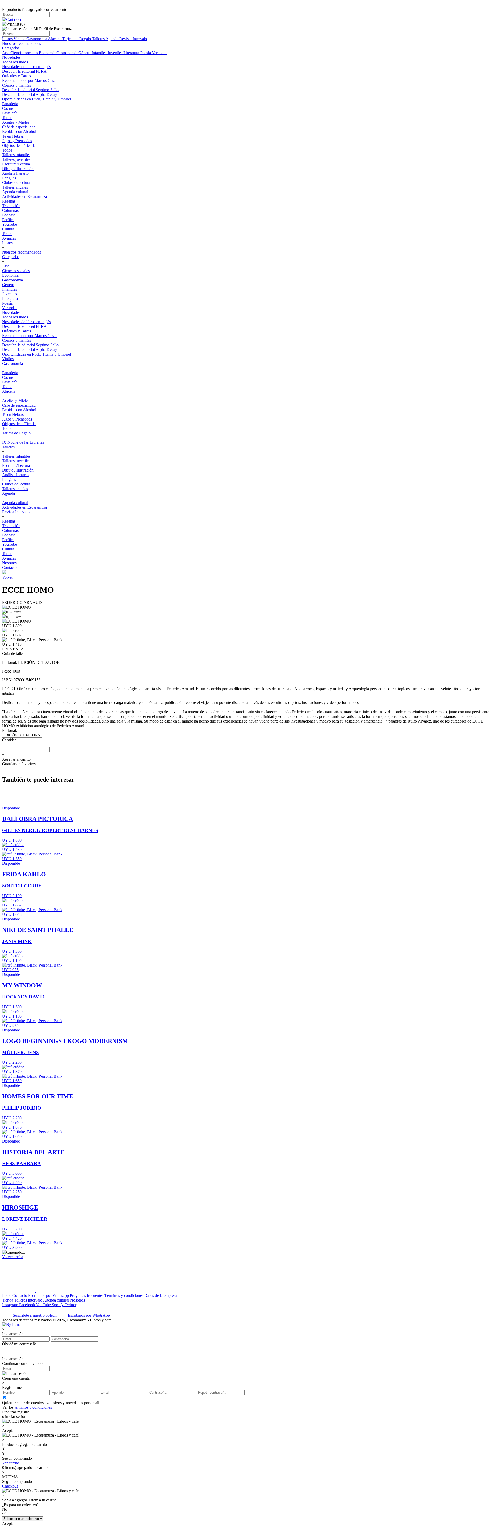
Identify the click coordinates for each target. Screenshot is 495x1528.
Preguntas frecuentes (86, 1295)
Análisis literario (15, 173)
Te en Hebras (13, 136)
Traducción (11, 206)
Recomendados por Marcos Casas (29, 80)
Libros (8, 39)
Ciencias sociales (24, 53)
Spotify (58, 1305)
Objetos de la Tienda (19, 145)
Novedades (11, 57)
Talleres (98, 39)
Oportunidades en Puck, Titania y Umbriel (36, 99)
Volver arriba (12, 1257)
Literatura (131, 53)
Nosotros (9, 563)
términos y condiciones (33, 1407)
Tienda (8, 1300)
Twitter (70, 1305)
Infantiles (100, 53)
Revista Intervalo (133, 39)
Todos (7, 117)
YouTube (9, 224)
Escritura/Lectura (16, 164)
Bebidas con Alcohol (19, 131)
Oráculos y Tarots (16, 76)
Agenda (112, 39)
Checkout (10, 1486)
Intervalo (35, 1300)
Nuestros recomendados (21, 43)
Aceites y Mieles (15, 122)
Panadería (10, 104)
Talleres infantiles (16, 155)
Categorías (10, 48)
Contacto (9, 567)
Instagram (10, 1305)
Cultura (8, 229)
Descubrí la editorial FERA (24, 71)
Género (85, 53)
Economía (47, 53)
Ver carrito (10, 1463)
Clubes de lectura (16, 182)
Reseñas (8, 201)
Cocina (8, 108)
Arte (6, 53)
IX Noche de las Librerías (23, 442)
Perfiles (8, 219)
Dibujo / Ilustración (18, 168)
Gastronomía (37, 39)
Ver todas (159, 53)
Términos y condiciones (123, 1295)
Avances (9, 238)
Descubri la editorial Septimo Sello (30, 90)
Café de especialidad (19, 127)
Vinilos (20, 39)
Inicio (6, 1295)
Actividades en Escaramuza (24, 196)
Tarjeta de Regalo (77, 39)
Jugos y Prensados (17, 141)
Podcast (8, 215)
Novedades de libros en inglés (26, 66)
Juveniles (115, 53)
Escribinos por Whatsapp (48, 1295)
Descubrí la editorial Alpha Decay (29, 94)
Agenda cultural (15, 192)
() (17, 19)
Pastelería (10, 113)
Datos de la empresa (160, 1295)
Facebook (27, 1305)
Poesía (146, 53)
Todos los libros (15, 62)
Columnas (10, 210)
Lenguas (9, 178)
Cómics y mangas (16, 85)
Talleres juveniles (16, 159)
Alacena (55, 39)
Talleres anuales (15, 187)
